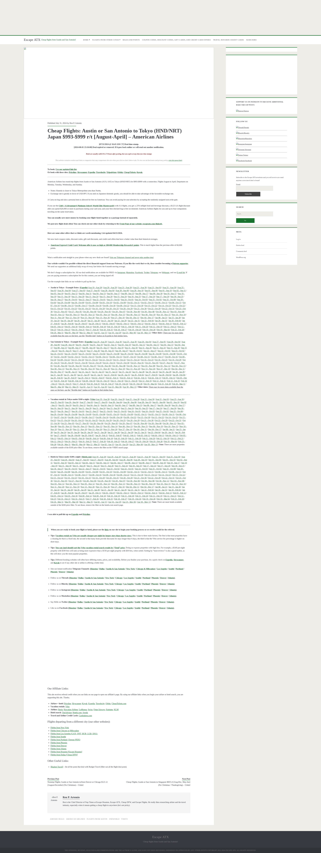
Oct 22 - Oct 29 (154, 309)
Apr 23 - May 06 (129, 333)
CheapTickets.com (119, 703)
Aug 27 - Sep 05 (93, 291)
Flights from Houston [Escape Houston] (66, 752)
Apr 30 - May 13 (144, 333)
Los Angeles (162, 569)
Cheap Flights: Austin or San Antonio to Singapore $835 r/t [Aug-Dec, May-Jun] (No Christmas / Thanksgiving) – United (158, 783)
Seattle (171, 569)
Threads (246, 127)
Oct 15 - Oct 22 (178, 306)
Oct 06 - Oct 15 (175, 303)
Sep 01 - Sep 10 (165, 291)
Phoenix (54, 572)
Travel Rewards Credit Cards (228, 40)
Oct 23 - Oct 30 (123, 363)
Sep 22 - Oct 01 (99, 300)
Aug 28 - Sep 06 (122, 291)
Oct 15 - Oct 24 (57, 309)
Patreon (246, 111)
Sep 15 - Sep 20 (106, 297)
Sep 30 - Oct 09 (77, 303)
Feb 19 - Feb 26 (134, 330)
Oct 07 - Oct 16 (129, 357)
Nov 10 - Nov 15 (163, 315)
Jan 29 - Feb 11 (95, 324)
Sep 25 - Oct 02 (155, 300)
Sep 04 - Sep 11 (85, 294)
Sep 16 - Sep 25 (134, 297)
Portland (179, 569)
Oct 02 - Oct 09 (119, 303)
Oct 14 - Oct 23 (164, 306)
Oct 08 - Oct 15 (67, 306)
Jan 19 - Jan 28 (67, 321)
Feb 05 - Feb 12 (179, 324)
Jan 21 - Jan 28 (94, 321)
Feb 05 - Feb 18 (71, 327)
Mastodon (130, 272)
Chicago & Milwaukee (145, 569)
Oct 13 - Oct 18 (137, 306)
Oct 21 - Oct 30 (140, 309)
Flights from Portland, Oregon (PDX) (65, 740)
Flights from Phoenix (59, 743)
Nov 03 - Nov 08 (177, 312)
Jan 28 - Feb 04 (165, 375)
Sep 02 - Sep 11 (179, 291)
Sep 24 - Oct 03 (141, 300)
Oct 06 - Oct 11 (161, 303)
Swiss (90, 709)
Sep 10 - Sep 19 (117, 348)
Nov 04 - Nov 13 (72, 315)
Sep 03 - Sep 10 (57, 294)
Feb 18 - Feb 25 (106, 330)
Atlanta (70, 572)
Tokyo (124, 819)
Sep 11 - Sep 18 (64, 297)
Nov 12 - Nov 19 (72, 318)
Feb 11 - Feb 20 (141, 327)
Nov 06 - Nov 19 (148, 315)
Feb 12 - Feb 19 (155, 327)
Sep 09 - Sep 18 (156, 294)
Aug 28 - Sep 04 (107, 291)
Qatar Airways (99, 709)
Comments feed (241, 251)
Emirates (109, 709)
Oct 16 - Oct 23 (70, 309)
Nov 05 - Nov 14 (103, 315)
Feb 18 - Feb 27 (120, 330)
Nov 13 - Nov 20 (87, 318)
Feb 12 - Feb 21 (170, 327)
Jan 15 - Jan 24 (125, 372)
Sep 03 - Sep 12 (71, 294)
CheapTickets (130, 172)
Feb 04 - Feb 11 (151, 324)
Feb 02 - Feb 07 (108, 324)
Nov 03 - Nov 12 (57, 315)
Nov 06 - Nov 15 (133, 315)
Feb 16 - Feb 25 (78, 330)
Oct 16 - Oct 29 (98, 309)
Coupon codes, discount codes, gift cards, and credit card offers (176, 40)
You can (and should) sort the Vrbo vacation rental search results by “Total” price (90, 548)
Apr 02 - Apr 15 (100, 333)
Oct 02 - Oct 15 (147, 303)
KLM (116, 709)
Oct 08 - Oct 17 (81, 306)
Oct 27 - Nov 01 (166, 363)
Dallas (102, 569)
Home (86, 40)
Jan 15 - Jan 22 (111, 372)
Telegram (154, 272)
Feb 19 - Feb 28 (149, 330)
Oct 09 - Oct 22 (123, 306)
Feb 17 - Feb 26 (92, 330)
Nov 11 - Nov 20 (57, 318)
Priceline (72, 172)
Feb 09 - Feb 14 (85, 327)
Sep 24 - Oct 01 (127, 300)
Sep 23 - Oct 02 (113, 300)
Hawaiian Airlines (71, 709)
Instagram (121, 272)
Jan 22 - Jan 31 (134, 321)
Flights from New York (60, 728)
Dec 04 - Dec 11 (132, 318)
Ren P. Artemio (76, 123)
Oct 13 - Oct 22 (151, 306)
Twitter (146, 272)
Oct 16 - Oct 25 (84, 309)
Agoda (85, 713)
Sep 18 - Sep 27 (57, 300)
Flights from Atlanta (58, 749)
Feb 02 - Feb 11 (123, 324)
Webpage (165, 272)
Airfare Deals (57, 819)
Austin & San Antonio (115, 569)
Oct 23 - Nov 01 (137, 363)
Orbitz (120, 172)
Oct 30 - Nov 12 (162, 312)
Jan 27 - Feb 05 (151, 375)
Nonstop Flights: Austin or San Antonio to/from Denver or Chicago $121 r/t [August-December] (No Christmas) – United (77, 783)
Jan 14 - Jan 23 (98, 372)
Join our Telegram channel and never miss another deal (131, 257)
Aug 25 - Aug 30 (169, 288)
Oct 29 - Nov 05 (104, 312)
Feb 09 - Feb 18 (99, 327)
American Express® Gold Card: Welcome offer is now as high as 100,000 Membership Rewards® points (95, 245)
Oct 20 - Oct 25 (112, 309)
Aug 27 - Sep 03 (78, 291)
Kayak (139, 172)
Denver (62, 572)
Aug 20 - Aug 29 (110, 288)
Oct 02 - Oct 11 (133, 303)
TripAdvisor (67, 713)
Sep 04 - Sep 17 (113, 294)
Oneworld (114, 819)
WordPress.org (241, 257)
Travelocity (100, 172)
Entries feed (240, 245)
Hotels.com (86, 457)
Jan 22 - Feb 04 (147, 321)
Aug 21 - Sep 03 (154, 288)
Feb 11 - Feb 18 (127, 327)
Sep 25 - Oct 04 (99, 354)
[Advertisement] (160, 17)
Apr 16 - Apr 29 (114, 333)
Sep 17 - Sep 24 (148, 297)
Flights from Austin (97, 819)
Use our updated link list (66, 169)
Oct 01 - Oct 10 (105, 303)
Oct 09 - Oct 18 (109, 306)
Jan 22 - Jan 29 (120, 321)
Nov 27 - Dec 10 (118, 318)
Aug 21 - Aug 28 (125, 288)
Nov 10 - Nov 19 (179, 315)
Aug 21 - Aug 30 (140, 288)
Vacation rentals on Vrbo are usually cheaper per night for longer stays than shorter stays (93, 536)
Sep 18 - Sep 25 (177, 297)
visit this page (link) (175, 160)
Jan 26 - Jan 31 (161, 321)
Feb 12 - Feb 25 (173, 381)
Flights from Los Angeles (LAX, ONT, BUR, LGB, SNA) (74, 734)
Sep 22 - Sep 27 (85, 300)
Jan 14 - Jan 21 (85, 372)
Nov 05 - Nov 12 (88, 315)
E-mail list (181, 272)
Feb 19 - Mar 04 (163, 330)
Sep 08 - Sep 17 (141, 294)
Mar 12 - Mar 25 (86, 333)
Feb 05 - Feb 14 (57, 327)
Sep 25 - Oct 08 (169, 300)
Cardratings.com (85, 716)
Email (238, 184)
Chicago (118, 578)
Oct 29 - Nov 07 (118, 312)
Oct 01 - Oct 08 (92, 303)
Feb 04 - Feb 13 (165, 324)
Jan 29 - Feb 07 (81, 324)
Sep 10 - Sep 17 (170, 294)
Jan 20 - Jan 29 (80, 321)
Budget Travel (56, 767)
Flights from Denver (59, 746)
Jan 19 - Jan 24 (152, 372)
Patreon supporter (180, 263)
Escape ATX (32, 40)
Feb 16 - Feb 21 (64, 330)
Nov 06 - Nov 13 (118, 315)
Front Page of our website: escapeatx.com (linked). (141, 224)
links (107, 530)
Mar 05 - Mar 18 (71, 333)
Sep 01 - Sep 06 (151, 291)
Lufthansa (83, 709)
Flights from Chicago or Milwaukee (65, 731)
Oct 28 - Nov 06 (89, 312)
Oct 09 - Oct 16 (95, 306)
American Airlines (75, 819)
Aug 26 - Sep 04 (64, 291)
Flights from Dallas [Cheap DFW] (64, 755)
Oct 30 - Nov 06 (133, 312)
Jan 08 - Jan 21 (161, 318)
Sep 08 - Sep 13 (127, 294)
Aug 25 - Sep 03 (57, 402)
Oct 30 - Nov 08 (147, 312)
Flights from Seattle (58, 737)
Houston (94, 569)
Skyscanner (82, 172)
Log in (238, 239)
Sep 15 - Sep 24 (120, 297)
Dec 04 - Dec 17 (147, 318)
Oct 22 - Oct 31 (168, 309)
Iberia (60, 709)
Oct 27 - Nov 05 (75, 312)
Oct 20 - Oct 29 (126, 309)
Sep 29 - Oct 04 (127, 354)
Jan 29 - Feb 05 (57, 378)
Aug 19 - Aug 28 (95, 288)
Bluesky (246, 133)
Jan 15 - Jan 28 (175, 318)
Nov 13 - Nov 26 (103, 318)
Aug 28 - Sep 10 (136, 291)
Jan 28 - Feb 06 (67, 324)
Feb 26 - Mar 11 (57, 333)
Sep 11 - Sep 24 (92, 297)
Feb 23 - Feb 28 (177, 330)
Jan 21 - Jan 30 (107, 321)
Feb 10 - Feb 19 (113, 327)
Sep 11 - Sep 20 (78, 297)
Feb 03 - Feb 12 (137, 324)
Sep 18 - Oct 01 (71, 300)
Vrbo (93, 399)
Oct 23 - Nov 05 (60, 312)
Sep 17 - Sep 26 (162, 297)
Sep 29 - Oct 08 (63, 303)
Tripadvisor (111, 172)
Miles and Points (131, 40)
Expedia (91, 172)
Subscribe (251, 40)
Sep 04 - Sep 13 (99, 294)
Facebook (139, 272)
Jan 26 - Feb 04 (175, 321)
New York (130, 569)
